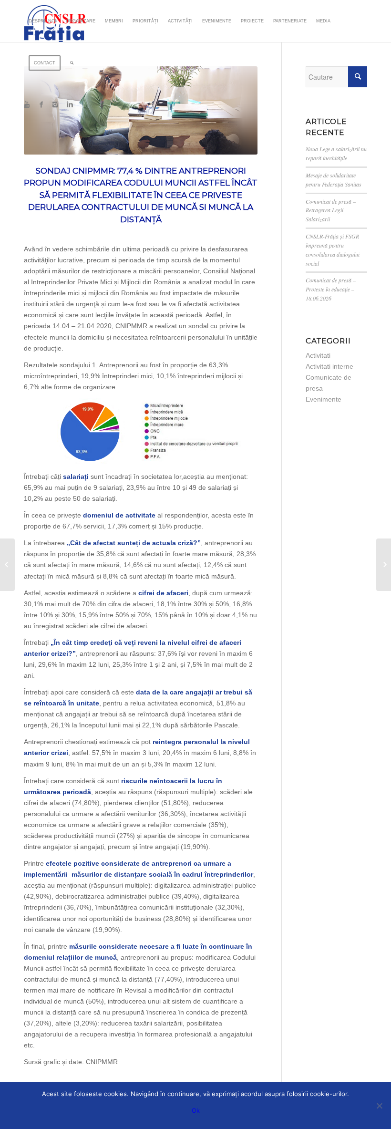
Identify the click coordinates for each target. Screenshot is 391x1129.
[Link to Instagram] (55, 104)
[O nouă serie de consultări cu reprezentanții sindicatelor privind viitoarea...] (7, 565)
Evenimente (323, 399)
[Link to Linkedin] (69, 104)
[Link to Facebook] (41, 104)
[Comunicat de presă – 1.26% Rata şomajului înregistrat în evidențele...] (383, 565)
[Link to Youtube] (27, 104)
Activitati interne (329, 366)
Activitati (318, 355)
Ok (196, 1110)
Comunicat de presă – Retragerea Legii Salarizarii (331, 210)
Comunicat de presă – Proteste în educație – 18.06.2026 (331, 289)
